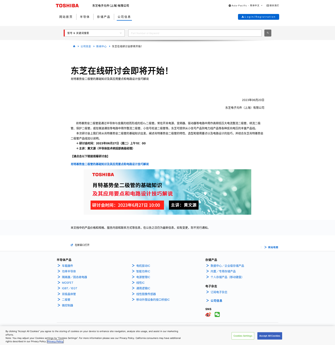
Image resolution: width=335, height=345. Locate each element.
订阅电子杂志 (219, 292)
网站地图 (273, 247)
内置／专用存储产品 (223, 271)
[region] (167, 335)
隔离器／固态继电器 (74, 277)
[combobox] (195, 33)
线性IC (140, 282)
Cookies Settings (242, 335)
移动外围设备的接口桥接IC (153, 299)
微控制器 (67, 305)
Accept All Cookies (269, 335)
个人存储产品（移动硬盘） (227, 277)
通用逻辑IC (143, 288)
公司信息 (86, 46)
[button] (246, 6)
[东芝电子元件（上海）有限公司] (110, 5)
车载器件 (67, 265)
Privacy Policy (55, 341)
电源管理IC (143, 277)
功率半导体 (69, 271)
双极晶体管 (69, 294)
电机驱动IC (143, 265)
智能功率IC (143, 271)
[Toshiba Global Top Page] (74, 5)
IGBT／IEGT (69, 288)
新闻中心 (101, 46)
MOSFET (67, 282)
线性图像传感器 (146, 294)
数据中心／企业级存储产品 (227, 265)
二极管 (66, 299)
